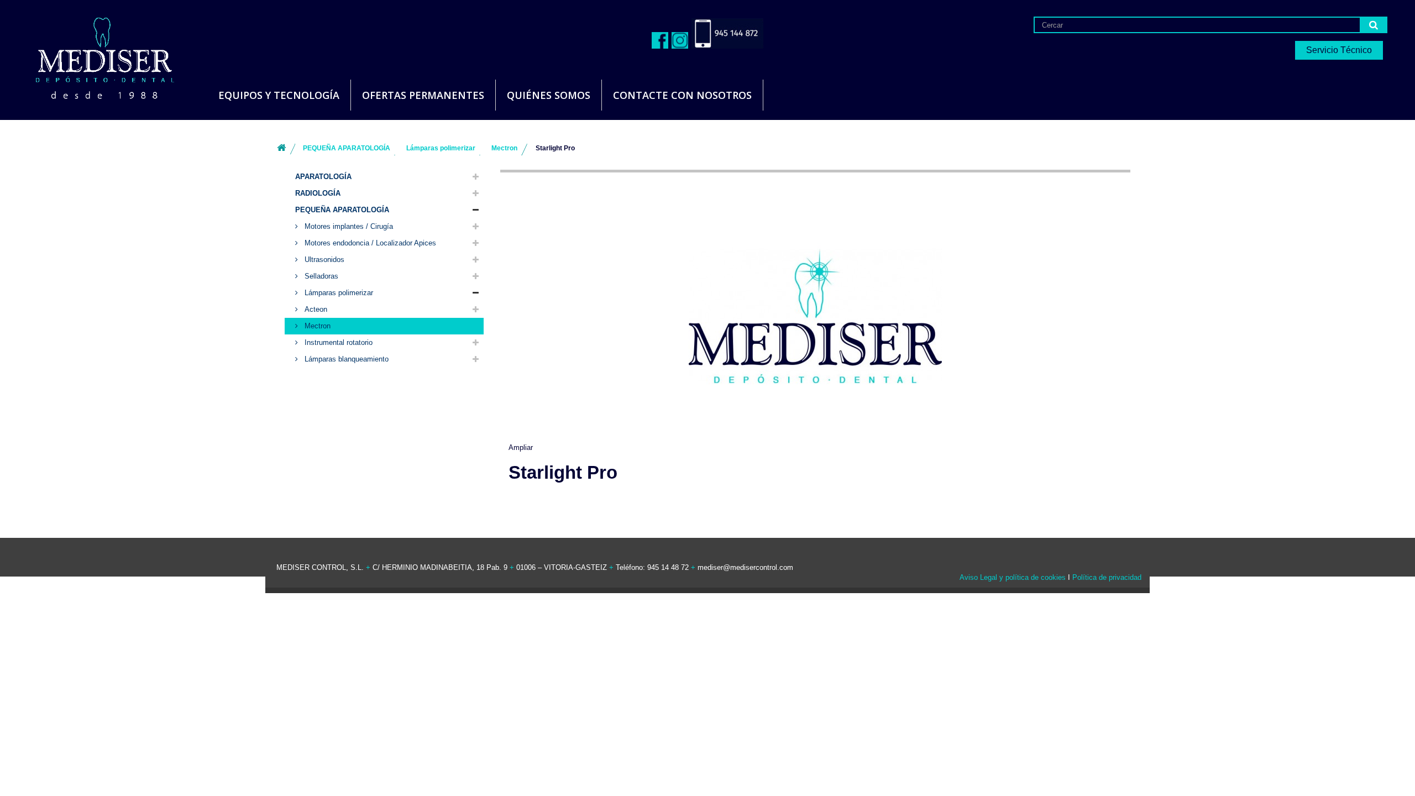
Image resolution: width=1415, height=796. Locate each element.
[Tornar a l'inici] (281, 148)
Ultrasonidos (323, 259)
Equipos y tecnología (278, 95)
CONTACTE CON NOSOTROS (682, 95)
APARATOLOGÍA (323, 176)
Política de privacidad (1106, 577)
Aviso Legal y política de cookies (1013, 577)
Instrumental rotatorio (337, 342)
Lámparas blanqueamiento (345, 359)
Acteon (314, 309)
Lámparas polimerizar (337, 293)
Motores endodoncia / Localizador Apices (369, 243)
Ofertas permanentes (423, 95)
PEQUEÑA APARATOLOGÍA (342, 210)
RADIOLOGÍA (317, 193)
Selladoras (320, 276)
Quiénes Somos (548, 95)
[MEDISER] (91, 55)
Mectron (316, 326)
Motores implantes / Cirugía (347, 226)
